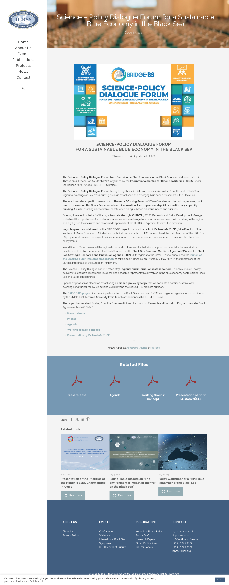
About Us (68, 531)
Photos (71, 318)
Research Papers (145, 539)
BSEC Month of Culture (112, 547)
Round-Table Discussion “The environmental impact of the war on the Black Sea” (132, 482)
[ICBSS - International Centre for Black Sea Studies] (23, 19)
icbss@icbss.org (181, 550)
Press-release (76, 313)
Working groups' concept (83, 329)
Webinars (104, 535)
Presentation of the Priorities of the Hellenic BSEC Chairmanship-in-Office (84, 482)
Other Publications (146, 543)
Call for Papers (144, 547)
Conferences (106, 531)
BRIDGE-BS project (80, 293)
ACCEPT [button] (220, 580)
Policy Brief (142, 535)
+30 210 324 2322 (182, 547)
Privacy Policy (71, 535)
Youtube (155, 347)
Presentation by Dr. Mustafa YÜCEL (89, 335)
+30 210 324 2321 (182, 543)
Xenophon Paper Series (149, 531)
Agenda (72, 324)
